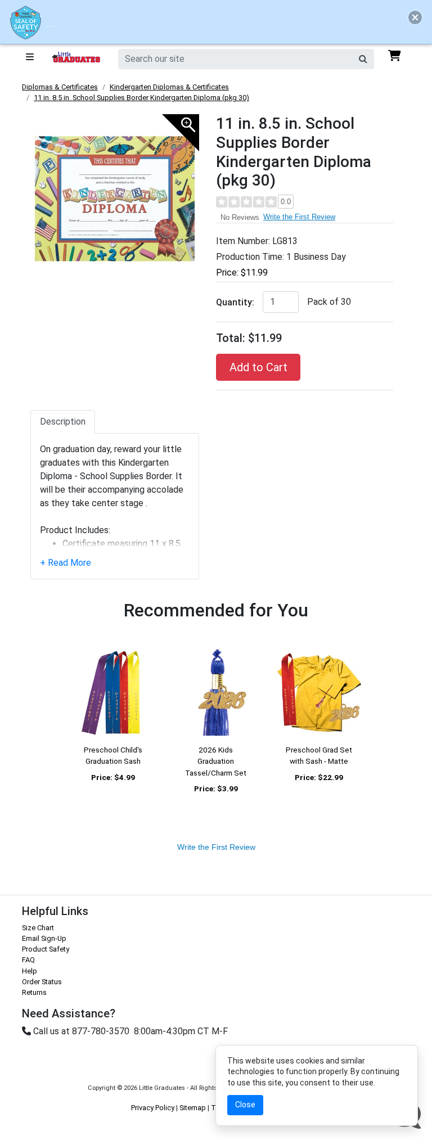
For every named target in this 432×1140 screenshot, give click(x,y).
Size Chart (38, 927)
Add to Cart (258, 367)
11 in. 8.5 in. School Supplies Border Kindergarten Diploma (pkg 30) (141, 97)
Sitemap (192, 1107)
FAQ (28, 960)
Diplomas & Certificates (60, 87)
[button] (415, 17)
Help (29, 971)
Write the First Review (299, 217)
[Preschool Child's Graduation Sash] (113, 693)
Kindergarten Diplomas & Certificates (169, 87)
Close (245, 1104)
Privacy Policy (152, 1107)
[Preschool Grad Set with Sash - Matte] (319, 693)
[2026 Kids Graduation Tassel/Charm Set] (216, 693)
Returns (34, 992)
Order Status (42, 981)
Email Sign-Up (44, 938)
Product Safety (45, 949)
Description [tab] (63, 421)
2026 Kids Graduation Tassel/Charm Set (215, 761)
